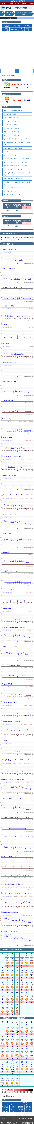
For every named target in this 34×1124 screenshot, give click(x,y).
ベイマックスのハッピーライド (9, 931)
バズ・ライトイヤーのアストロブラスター (13, 627)
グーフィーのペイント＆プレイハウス (11, 419)
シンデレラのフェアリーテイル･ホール (12, 456)
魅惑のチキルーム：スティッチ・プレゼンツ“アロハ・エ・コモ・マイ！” (16, 760)
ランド (8, 18)
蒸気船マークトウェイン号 (8, 475)
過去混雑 (31, 3)
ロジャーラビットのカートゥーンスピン (12, 798)
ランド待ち (10, 3)
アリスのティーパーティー (8, 249)
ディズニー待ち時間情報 (17, 1)
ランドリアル (10, 1118)
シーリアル (17, 1118)
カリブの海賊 (5, 343)
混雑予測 (24, 3)
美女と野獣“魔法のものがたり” (9, 912)
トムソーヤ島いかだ (6, 589)
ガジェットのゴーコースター (9, 381)
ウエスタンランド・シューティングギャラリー (14, 287)
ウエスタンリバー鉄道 (7, 306)
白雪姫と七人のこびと (7, 437)
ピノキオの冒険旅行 (6, 684)
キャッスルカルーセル (7, 400)
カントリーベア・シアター (8, 362)
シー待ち (17, 3)
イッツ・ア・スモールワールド (9, 268)
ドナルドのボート (6, 608)
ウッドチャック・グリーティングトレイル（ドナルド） (16, 893)
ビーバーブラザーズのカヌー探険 (10, 665)
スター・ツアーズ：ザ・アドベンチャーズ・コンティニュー (17, 495)
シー (25, 18)
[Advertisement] (17, 51)
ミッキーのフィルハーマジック (9, 702)
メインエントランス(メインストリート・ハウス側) (15, 817)
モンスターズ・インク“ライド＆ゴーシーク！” (14, 779)
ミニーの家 (4, 740)
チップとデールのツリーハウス (9, 571)
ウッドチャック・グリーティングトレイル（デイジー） (16, 875)
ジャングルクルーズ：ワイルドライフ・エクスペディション (17, 836)
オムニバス (4, 324)
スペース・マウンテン (7, 533)
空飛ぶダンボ (5, 552)
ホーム (3, 3)
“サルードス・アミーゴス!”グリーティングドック (19, 239)
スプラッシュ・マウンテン (8, 514)
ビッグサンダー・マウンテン (9, 646)
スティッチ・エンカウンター (9, 856)
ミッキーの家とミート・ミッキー (10, 721)
